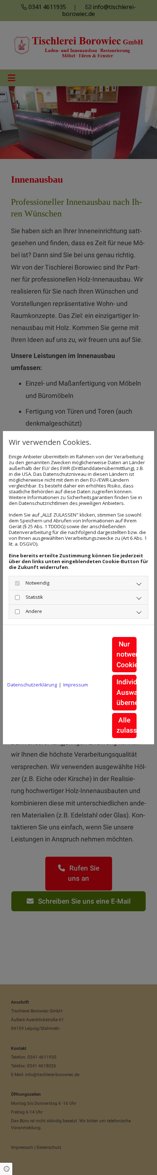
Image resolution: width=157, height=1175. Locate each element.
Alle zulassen (126, 725)
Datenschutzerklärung (32, 685)
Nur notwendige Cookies (126, 654)
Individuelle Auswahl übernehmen (126, 692)
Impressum (75, 685)
